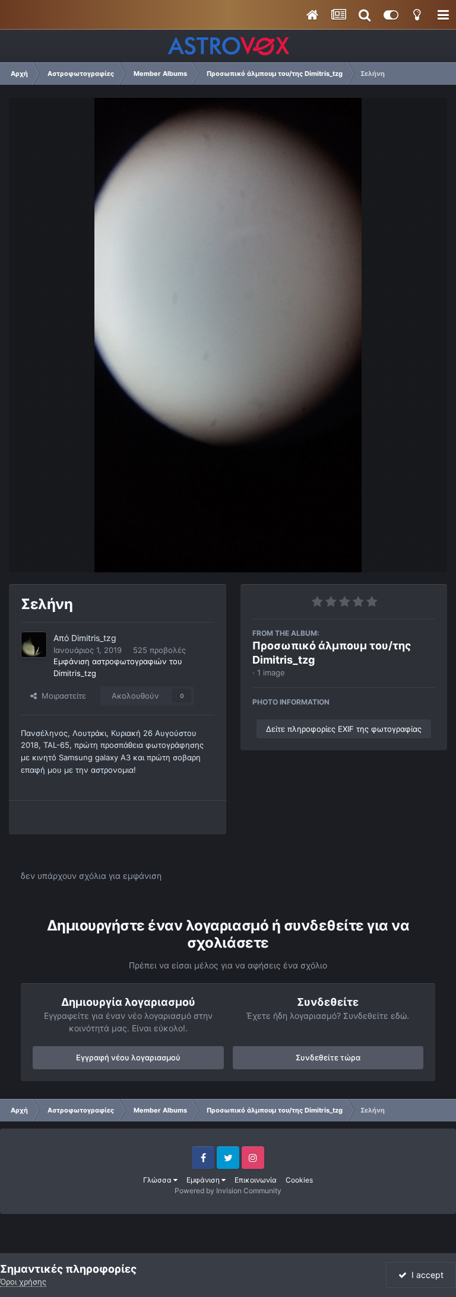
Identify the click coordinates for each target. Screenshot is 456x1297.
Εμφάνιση (203, 1179)
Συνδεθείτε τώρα (328, 1057)
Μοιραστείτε (61, 695)
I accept (425, 1275)
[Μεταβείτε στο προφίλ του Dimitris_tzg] (34, 645)
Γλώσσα (158, 1179)
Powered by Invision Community (228, 1190)
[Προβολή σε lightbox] (228, 335)
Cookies (299, 1179)
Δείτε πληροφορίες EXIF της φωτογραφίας (344, 729)
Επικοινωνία (256, 1179)
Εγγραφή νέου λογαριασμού (128, 1057)
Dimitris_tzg (93, 638)
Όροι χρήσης (23, 1281)
